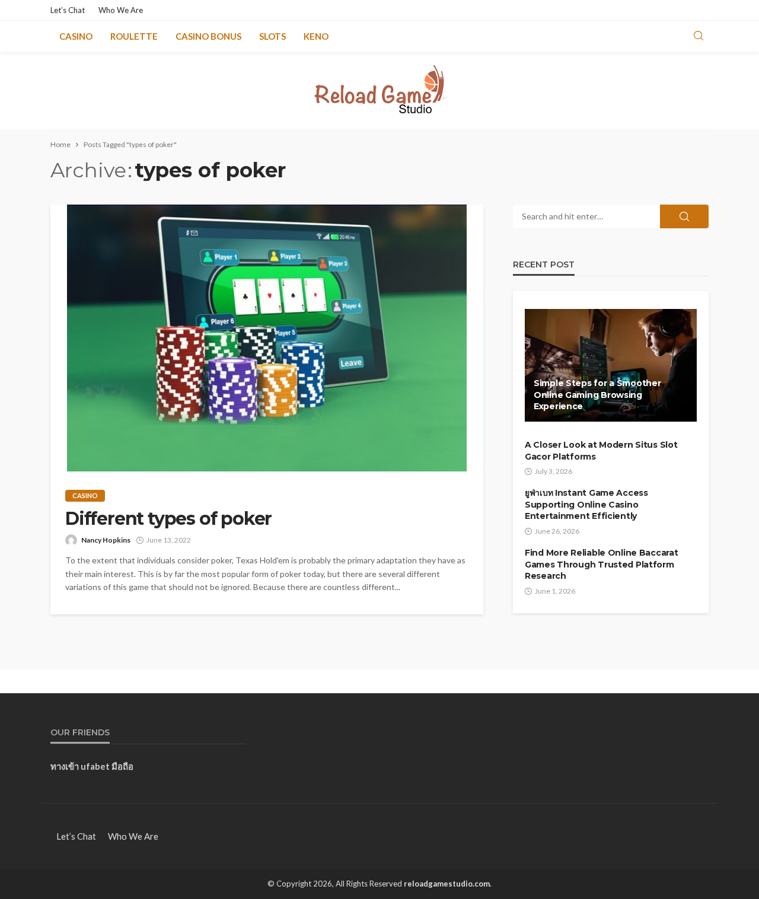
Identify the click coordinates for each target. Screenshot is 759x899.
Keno (316, 36)
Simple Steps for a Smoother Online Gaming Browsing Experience (597, 395)
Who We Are (120, 10)
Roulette (134, 36)
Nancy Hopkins (105, 539)
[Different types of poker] (266, 338)
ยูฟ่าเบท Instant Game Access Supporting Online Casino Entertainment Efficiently (586, 504)
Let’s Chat (67, 10)
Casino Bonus (208, 36)
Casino (76, 36)
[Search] (698, 36)
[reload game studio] (380, 90)
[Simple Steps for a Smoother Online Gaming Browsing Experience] (611, 365)
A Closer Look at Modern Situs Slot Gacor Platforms (601, 450)
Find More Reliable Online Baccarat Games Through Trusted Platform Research (601, 564)
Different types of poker (168, 519)
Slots (272, 36)
